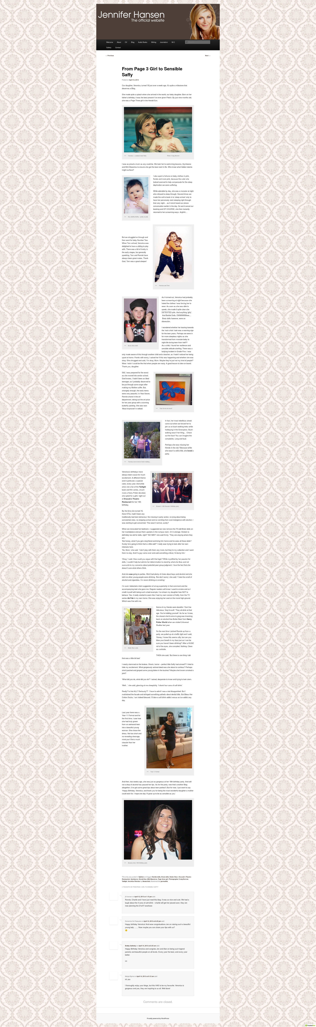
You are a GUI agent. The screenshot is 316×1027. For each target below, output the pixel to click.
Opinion (141, 877)
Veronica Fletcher (134, 881)
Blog (132, 42)
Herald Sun (143, 879)
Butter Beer (174, 877)
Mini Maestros (152, 879)
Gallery (108, 47)
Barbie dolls (156, 877)
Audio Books (142, 42)
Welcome (109, 42)
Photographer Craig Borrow (178, 879)
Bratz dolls (165, 877)
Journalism (164, 42)
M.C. (173, 42)
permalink (164, 881)
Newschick (146, 881)
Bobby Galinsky (130, 946)
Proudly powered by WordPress (158, 1018)
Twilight (124, 881)
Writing (153, 42)
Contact (118, 47)
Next (207, 55)
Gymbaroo (134, 879)
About (119, 42)
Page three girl (163, 879)
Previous (110, 55)
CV (126, 42)
